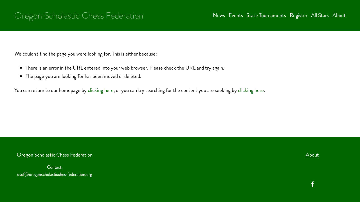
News (219, 15)
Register (298, 15)
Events (236, 15)
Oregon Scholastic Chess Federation (78, 15)
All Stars (320, 15)
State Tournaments (266, 15)
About (339, 15)
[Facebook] (312, 184)
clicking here (101, 90)
